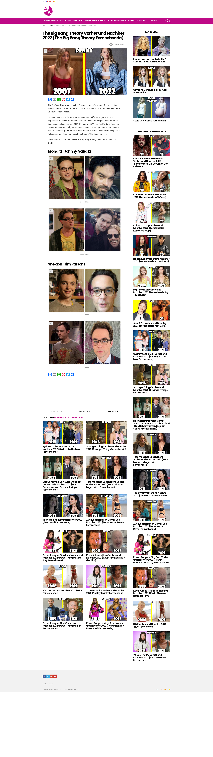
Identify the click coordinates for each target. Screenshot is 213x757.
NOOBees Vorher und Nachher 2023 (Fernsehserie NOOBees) (150, 196)
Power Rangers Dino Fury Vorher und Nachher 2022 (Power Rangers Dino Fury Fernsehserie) (63, 558)
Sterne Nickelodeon (117, 21)
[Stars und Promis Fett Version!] (151, 107)
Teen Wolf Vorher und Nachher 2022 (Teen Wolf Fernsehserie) (62, 521)
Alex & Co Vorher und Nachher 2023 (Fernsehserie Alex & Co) (150, 324)
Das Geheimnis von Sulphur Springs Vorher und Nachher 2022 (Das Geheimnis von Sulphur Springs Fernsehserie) (62, 485)
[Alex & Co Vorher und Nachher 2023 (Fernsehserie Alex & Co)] (151, 310)
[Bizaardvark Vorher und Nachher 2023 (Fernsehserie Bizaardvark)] (151, 245)
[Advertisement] (85, 394)
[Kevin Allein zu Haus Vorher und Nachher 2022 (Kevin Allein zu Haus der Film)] (106, 541)
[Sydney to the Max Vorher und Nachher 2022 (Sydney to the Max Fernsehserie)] (63, 432)
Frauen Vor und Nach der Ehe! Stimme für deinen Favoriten (149, 60)
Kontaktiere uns (48, 684)
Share (45, 51)
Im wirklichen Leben (74, 21)
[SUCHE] (168, 21)
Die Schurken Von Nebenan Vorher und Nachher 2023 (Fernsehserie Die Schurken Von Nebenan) (150, 162)
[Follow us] (165, 21)
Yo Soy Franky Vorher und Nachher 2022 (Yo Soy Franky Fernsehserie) (105, 592)
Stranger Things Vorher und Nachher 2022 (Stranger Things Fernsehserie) (106, 448)
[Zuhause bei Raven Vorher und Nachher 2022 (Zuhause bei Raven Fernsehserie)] (106, 505)
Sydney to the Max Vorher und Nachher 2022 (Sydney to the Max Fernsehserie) (61, 449)
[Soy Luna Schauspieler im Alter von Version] (151, 76)
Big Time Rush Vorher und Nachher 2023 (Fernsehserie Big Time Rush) (150, 292)
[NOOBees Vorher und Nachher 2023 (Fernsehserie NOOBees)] (151, 181)
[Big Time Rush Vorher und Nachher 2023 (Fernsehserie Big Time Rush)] (151, 276)
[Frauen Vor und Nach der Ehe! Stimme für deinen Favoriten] (151, 46)
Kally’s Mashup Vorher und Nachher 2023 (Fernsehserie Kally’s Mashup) (148, 228)
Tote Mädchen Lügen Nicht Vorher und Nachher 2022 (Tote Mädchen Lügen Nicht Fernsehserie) (105, 484)
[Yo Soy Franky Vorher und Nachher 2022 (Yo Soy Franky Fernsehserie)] (106, 576)
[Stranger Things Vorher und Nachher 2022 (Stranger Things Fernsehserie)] (106, 432)
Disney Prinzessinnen (137, 21)
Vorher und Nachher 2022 (68, 417)
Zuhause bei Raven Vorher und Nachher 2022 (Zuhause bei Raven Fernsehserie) (105, 522)
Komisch (153, 21)
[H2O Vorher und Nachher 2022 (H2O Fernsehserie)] (63, 576)
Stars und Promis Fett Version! (150, 120)
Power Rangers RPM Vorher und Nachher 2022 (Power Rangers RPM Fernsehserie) (62, 626)
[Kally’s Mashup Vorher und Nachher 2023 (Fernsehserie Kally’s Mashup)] (151, 212)
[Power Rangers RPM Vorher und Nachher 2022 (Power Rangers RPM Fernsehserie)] (63, 609)
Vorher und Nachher (53, 21)
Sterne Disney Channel (95, 21)
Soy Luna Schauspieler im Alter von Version (150, 91)
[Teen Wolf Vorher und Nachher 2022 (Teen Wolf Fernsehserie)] (63, 505)
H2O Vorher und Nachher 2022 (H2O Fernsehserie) (62, 592)
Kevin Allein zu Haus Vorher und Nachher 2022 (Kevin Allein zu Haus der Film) (105, 558)
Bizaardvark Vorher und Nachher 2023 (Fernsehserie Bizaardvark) (151, 260)
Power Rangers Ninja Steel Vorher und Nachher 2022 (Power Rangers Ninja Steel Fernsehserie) (105, 626)
